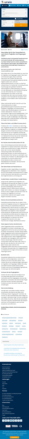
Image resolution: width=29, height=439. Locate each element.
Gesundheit (4, 320)
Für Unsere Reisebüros (6, 398)
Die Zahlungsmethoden (7, 373)
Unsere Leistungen (6, 368)
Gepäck (11, 323)
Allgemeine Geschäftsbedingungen (10, 372)
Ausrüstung (4, 323)
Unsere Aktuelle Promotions (8, 408)
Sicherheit (25, 49)
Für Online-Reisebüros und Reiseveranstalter (11, 393)
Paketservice (4, 337)
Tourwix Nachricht (6, 331)
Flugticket (4, 388)
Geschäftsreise (12, 320)
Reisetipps (11, 326)
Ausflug (23, 326)
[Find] (21, 25)
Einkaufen (18, 326)
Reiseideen (4, 326)
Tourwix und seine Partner (7, 400)
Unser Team (4, 410)
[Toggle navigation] (27, 2)
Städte (24, 323)
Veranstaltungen (13, 328)
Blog (3, 405)
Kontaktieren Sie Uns (6, 377)
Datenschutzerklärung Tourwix (8, 370)
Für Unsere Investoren (6, 395)
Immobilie (20, 331)
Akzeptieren (14, 437)
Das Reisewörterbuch (6, 411)
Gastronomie (5, 328)
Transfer (4, 382)
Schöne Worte (19, 334)
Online (10, 126)
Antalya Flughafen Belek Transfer (9, 317)
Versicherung (18, 323)
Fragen (3, 415)
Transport (21, 317)
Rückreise (20, 18)
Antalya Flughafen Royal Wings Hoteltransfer (14, 345)
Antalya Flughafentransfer (7, 334)
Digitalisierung (23, 328)
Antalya (13, 331)
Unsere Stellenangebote (7, 375)
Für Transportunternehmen (8, 396)
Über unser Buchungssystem (8, 413)
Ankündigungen (5, 406)
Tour (3, 387)
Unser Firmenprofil (6, 367)
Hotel (3, 385)
